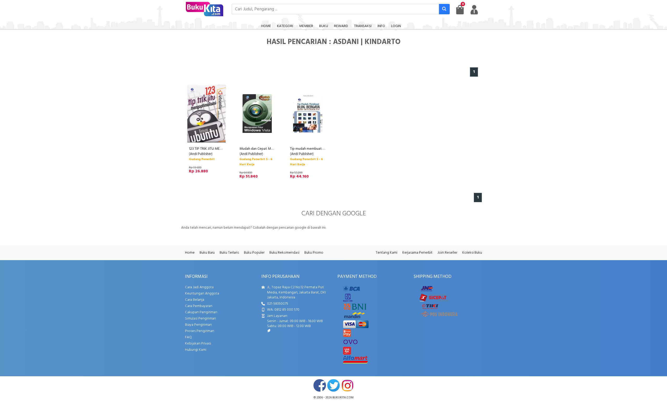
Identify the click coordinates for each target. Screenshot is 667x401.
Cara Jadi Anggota (199, 287)
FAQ (188, 337)
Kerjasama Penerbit (417, 253)
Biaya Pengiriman (198, 325)
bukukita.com (343, 397)
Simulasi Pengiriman (200, 319)
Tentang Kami (386, 253)
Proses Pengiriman (199, 331)
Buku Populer (254, 253)
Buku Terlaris (229, 253)
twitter (333, 385)
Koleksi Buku (472, 253)
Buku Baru (207, 253)
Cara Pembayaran (198, 306)
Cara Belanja (194, 300)
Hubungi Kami (195, 350)
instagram (347, 385)
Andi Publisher (201, 154)
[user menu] (474, 9)
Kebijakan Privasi (198, 344)
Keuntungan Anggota (202, 294)
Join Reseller (447, 253)
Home (190, 253)
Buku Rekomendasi (284, 253)
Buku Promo (313, 253)
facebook (319, 385)
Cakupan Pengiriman (201, 312)
